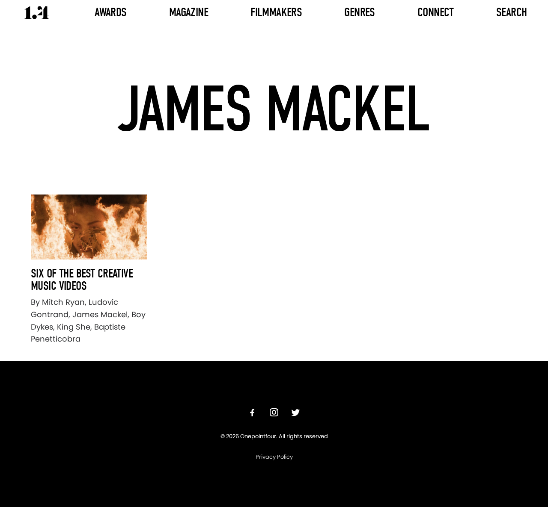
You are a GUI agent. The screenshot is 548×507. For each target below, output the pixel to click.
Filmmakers (276, 12)
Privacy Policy (274, 457)
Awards (111, 12)
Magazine (188, 12)
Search (511, 12)
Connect (435, 12)
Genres (359, 12)
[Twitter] (295, 413)
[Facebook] (252, 413)
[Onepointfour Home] (36, 12)
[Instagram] (274, 413)
